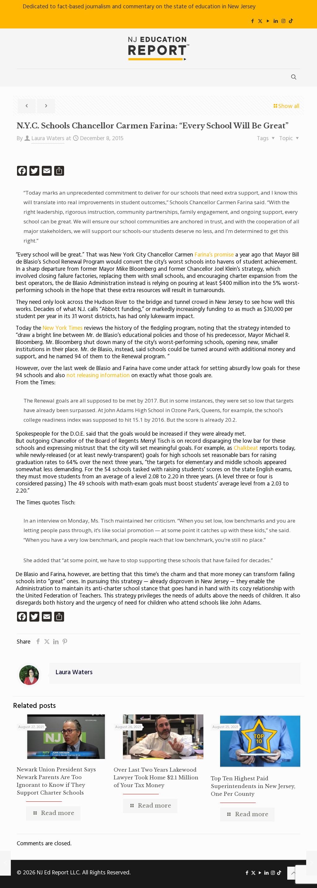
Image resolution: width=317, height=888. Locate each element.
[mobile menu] (22, 77)
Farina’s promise (215, 255)
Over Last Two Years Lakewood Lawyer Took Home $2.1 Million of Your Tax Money (156, 777)
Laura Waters (48, 138)
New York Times (63, 328)
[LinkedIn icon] (275, 21)
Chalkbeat (247, 448)
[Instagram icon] (283, 21)
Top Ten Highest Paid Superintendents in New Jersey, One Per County (253, 786)
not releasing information (98, 375)
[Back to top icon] (293, 873)
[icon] (291, 21)
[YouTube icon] (268, 21)
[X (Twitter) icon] (260, 21)
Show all (288, 106)
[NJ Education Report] (158, 48)
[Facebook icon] (252, 21)
